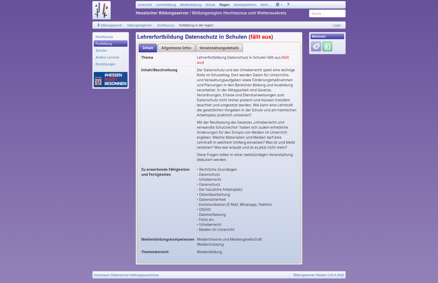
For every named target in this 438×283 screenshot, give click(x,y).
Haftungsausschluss (144, 275)
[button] (279, 4)
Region (224, 4)
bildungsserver (111, 25)
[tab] (148, 48)
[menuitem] (111, 36)
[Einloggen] (327, 46)
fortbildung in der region (196, 25)
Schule (210, 4)
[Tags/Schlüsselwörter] (316, 46)
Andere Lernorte (107, 57)
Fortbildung (104, 43)
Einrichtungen (105, 64)
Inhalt (148, 48)
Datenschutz (120, 275)
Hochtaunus (104, 36)
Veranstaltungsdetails (219, 48)
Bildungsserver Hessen (310, 275)
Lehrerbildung (166, 4)
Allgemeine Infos (176, 48)
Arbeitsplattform (245, 4)
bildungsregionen (139, 25)
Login (337, 25)
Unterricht (145, 4)
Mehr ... (266, 4)
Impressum (102, 275)
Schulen (101, 50)
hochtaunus (165, 25)
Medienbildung (190, 4)
